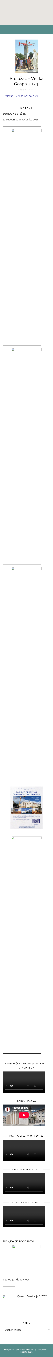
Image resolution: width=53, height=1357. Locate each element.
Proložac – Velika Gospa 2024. (21, 96)
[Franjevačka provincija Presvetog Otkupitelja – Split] (26, 12)
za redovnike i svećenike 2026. (21, 119)
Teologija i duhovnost (16, 1279)
